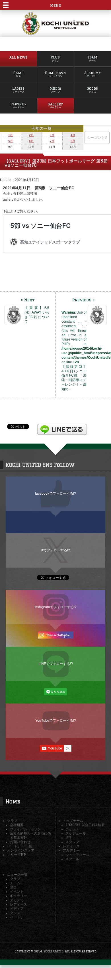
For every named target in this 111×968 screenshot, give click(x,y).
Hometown (55, 74)
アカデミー (71, 850)
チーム (15, 883)
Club (55, 58)
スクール (72, 859)
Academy (92, 74)
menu (55, 5)
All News (18, 57)
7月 (52, 140)
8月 (73, 140)
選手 (68, 837)
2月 (31, 135)
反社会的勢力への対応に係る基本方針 (30, 835)
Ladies (18, 90)
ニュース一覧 (17, 874)
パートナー (18, 917)
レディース (71, 846)
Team (92, 58)
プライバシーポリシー (27, 829)
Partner (18, 105)
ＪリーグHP (16, 854)
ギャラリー (18, 896)
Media (55, 90)
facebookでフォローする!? (55, 493)
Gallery (55, 105)
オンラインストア (20, 850)
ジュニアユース (77, 854)
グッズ (15, 913)
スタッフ (72, 842)
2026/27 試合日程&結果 (84, 825)
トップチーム (73, 820)
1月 (10, 135)
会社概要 (17, 825)
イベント (17, 891)
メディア (17, 908)
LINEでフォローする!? (55, 663)
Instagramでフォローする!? (55, 607)
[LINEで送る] (62, 426)
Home (13, 801)
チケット (72, 829)
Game (18, 74)
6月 (31, 140)
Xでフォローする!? (55, 550)
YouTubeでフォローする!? (55, 720)
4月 (73, 135)
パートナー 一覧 (19, 846)
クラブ (12, 820)
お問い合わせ (20, 842)
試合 (13, 887)
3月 (52, 135)
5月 (10, 140)
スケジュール (75, 833)
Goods (92, 90)
